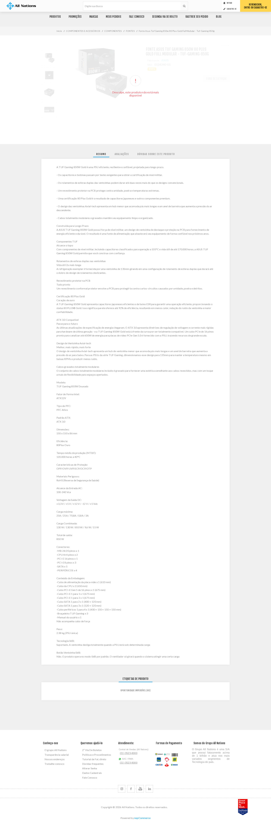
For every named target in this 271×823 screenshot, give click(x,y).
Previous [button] (45, 48)
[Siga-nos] (121, 788)
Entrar (229, 3)
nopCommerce (142, 817)
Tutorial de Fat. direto (94, 759)
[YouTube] (140, 788)
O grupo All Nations (56, 749)
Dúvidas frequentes (93, 763)
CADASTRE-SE (231, 9)
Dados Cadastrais (92, 772)
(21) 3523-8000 (128, 753)
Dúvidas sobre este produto (156, 154)
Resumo (101, 154)
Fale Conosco (89, 777)
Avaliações (122, 154)
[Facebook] (131, 788)
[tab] (101, 154)
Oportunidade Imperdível (133, 690)
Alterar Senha (89, 768)
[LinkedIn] (149, 788)
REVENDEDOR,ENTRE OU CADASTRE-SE (255, 6)
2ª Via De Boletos (92, 749)
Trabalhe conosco (54, 763)
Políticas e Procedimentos (96, 754)
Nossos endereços (55, 759)
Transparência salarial (57, 754)
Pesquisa (184, 6)
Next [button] (53, 120)
